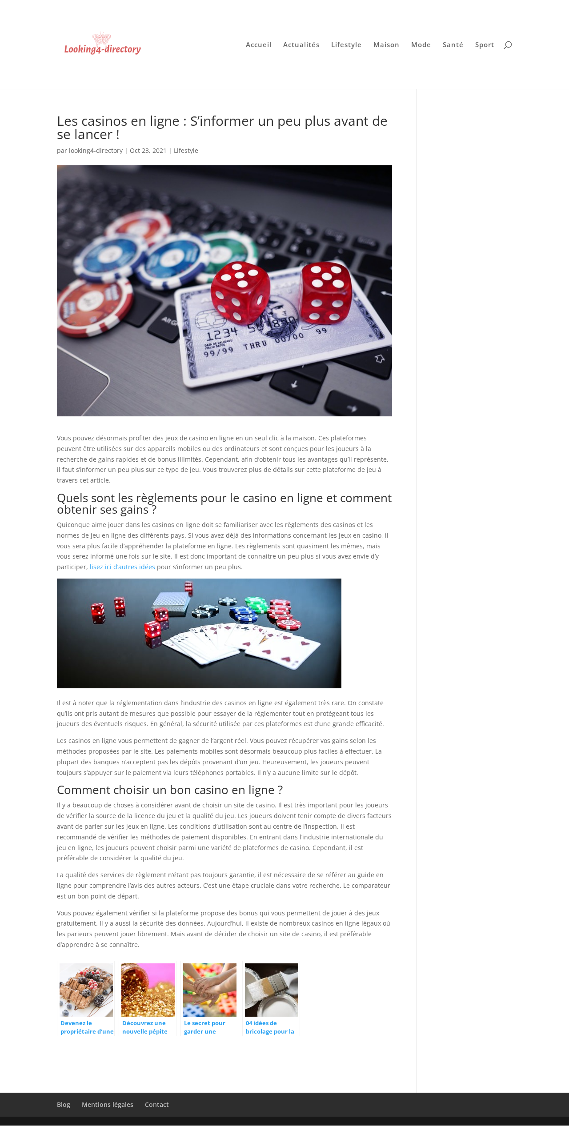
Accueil (259, 45)
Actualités (301, 45)
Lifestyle (346, 45)
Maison (386, 45)
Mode (421, 45)
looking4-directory (96, 150)
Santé (453, 45)
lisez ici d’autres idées (122, 567)
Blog (63, 1104)
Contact (157, 1104)
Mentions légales (107, 1104)
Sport (484, 45)
